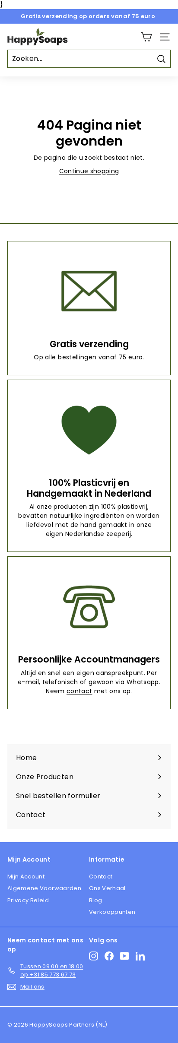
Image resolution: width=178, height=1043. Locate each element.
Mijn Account (25, 876)
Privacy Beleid (28, 900)
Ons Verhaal (107, 888)
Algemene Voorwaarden (44, 888)
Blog (95, 900)
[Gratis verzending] (89, 291)
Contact (100, 876)
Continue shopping (89, 171)
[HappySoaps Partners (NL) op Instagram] (93, 956)
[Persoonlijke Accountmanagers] (89, 606)
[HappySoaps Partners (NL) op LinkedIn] (140, 956)
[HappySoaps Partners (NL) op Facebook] (109, 956)
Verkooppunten (112, 912)
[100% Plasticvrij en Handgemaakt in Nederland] (89, 430)
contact (79, 691)
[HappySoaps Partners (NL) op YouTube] (124, 956)
